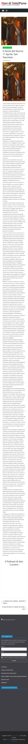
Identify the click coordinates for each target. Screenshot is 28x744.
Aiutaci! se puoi (5, 679)
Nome (2, 646)
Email (2, 652)
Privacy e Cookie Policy (7, 670)
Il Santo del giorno (7, 47)
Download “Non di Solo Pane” (8, 673)
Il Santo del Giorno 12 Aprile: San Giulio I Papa (13, 608)
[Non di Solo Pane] (3, 10)
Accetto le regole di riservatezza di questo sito (14, 657)
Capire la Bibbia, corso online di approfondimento (14, 676)
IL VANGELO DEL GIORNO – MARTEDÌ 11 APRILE (14, 602)
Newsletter (4, 682)
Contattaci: (4, 667)
